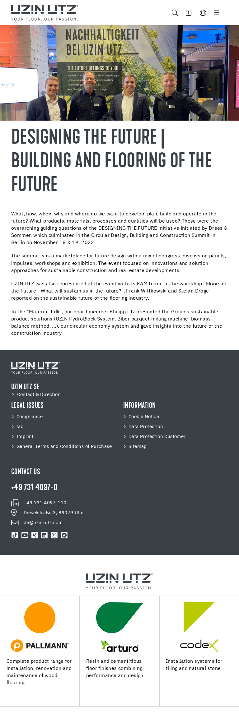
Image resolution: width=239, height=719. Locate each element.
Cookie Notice (144, 417)
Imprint (25, 437)
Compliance (29, 417)
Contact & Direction (39, 395)
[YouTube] (25, 535)
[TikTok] (15, 535)
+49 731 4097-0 (34, 488)
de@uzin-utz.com (43, 523)
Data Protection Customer (157, 437)
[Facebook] (64, 535)
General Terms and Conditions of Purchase (64, 447)
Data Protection (146, 427)
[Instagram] (54, 535)
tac (19, 427)
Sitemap (138, 447)
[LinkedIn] (44, 535)
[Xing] (34, 535)
